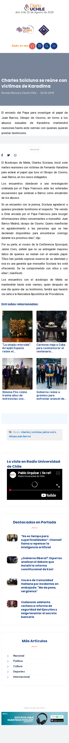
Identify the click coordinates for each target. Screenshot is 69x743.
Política (18, 661)
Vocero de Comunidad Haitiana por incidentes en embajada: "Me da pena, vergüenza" (39, 585)
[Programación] (39, 46)
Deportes (19, 671)
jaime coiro (49, 432)
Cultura (17, 666)
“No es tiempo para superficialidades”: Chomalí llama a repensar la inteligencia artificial (41, 541)
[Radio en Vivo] (32, 46)
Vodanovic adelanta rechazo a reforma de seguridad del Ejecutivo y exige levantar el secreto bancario (39, 609)
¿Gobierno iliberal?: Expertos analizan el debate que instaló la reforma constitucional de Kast (41, 563)
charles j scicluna (31, 432)
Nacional (34, 149)
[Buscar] (47, 46)
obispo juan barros (20, 436)
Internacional (21, 676)
